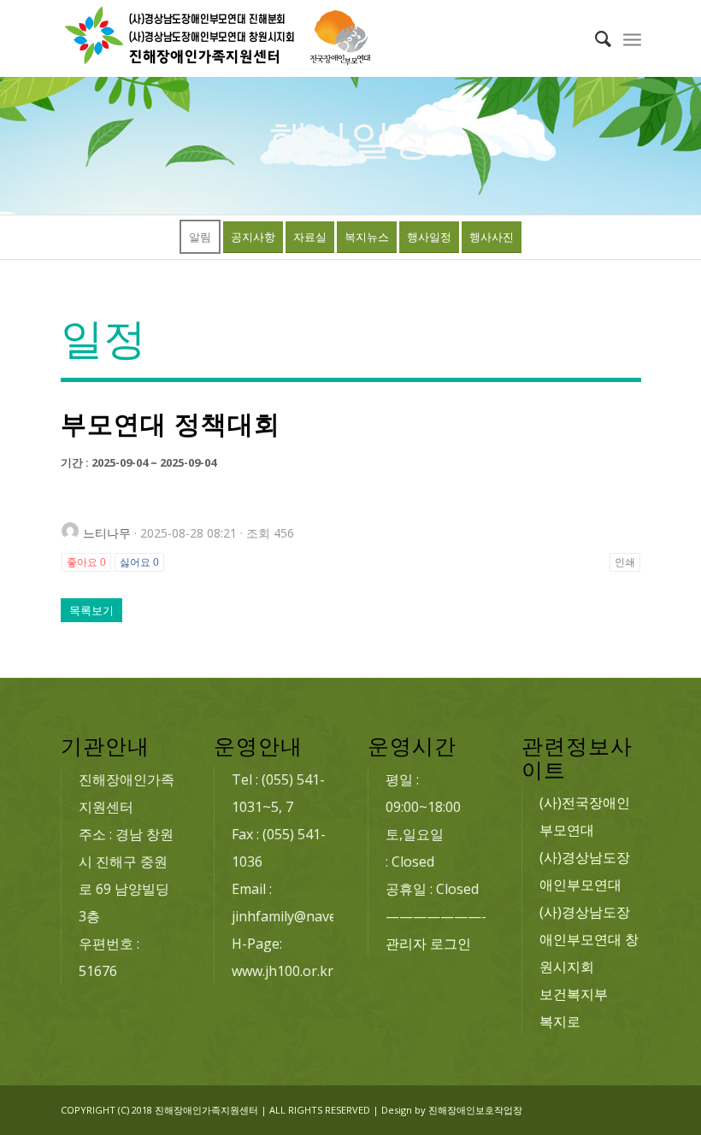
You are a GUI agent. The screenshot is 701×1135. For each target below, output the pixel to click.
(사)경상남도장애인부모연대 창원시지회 (589, 939)
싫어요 (139, 562)
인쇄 (625, 562)
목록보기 (91, 610)
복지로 (559, 1021)
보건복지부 (573, 994)
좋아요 (86, 562)
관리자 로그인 (428, 943)
